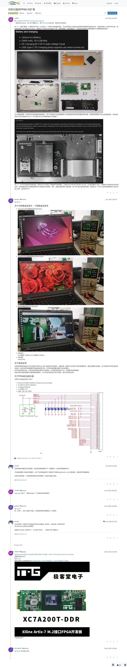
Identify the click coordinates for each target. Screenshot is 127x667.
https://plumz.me (22, 480)
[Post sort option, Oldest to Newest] (105, 13)
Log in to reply (112, 13)
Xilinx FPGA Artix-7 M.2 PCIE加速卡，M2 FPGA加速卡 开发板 (49, 561)
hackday (45, 23)
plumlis (17, 466)
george (17, 199)
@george (23, 490)
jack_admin (18, 648)
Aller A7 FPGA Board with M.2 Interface (61, 554)
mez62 (17, 18)
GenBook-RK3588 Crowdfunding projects (30, 21)
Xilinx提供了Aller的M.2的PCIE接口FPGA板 (34, 554)
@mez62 (23, 199)
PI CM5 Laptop (14, 13)
